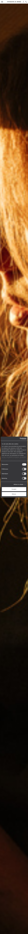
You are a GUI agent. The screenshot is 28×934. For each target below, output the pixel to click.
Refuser (14, 494)
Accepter (14, 489)
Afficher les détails (18, 484)
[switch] (24, 469)
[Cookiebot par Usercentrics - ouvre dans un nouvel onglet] (20, 439)
